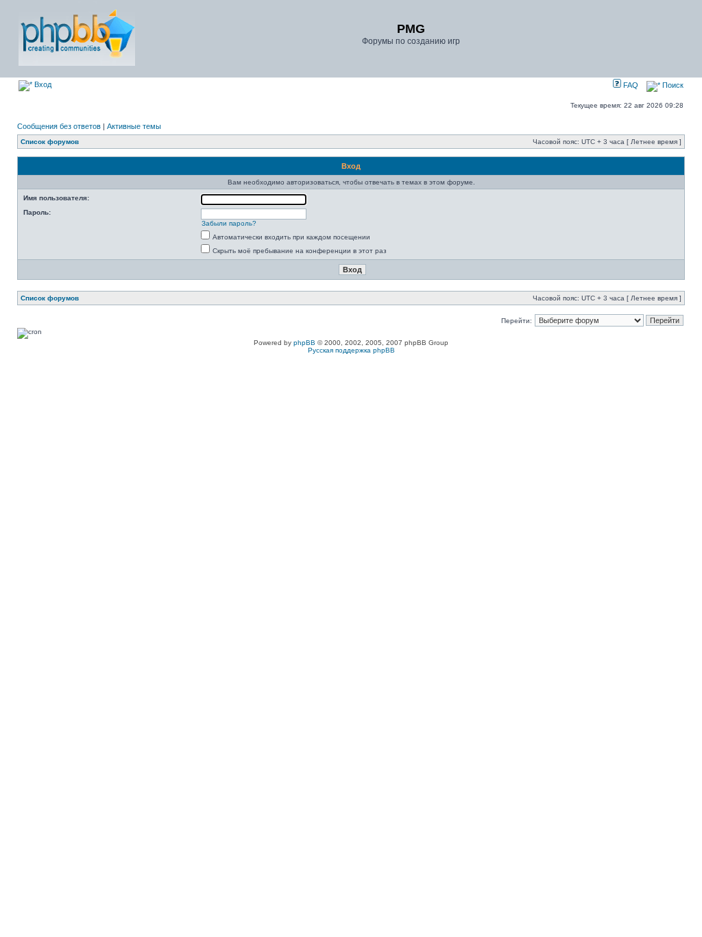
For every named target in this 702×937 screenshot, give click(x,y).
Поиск (671, 85)
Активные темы (134, 126)
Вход (41, 84)
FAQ (629, 85)
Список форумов (50, 141)
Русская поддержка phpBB (351, 350)
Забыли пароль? (229, 223)
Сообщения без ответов (59, 126)
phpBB (304, 342)
